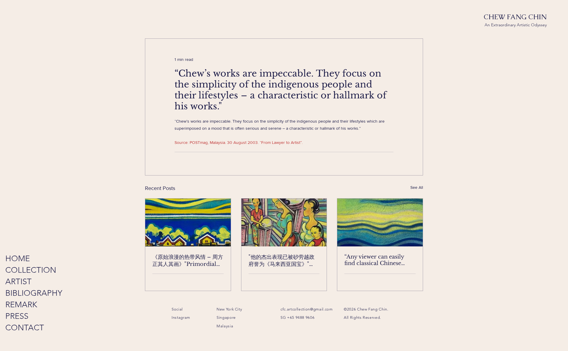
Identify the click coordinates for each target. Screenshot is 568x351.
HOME (17, 258)
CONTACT (23, 327)
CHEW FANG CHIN (515, 16)
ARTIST (18, 281)
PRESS (16, 316)
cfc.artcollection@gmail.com (306, 309)
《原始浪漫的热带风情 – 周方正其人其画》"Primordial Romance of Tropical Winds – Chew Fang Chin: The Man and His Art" (187, 261)
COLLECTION (23, 270)
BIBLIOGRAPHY (23, 293)
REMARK (21, 304)
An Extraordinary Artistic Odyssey (516, 24)
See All (416, 187)
